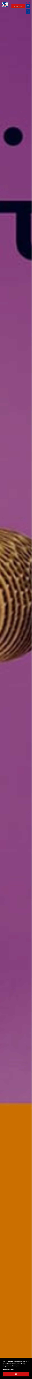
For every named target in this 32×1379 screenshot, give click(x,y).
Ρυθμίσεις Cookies (8, 1369)
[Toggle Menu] (28, 6)
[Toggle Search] (28, 11)
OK (16, 1374)
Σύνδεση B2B (18, 6)
